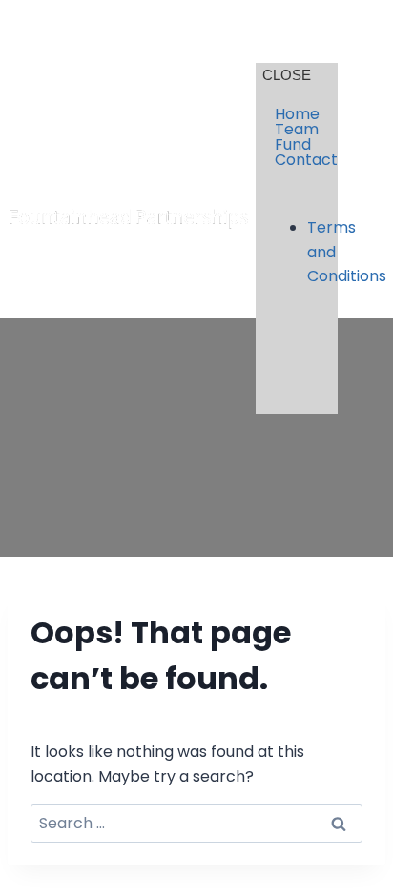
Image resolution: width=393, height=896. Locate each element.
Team (297, 129)
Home (297, 114)
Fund (293, 145)
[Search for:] (196, 823)
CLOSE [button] (286, 75)
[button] (370, 45)
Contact (297, 160)
